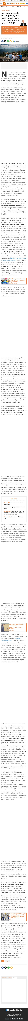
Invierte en (8, 6)
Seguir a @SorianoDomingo (9, 10)
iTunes (22, 1019)
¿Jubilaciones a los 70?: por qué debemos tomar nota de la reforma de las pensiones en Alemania (14, 513)
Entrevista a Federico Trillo (10, 0)
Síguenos (17, 41)
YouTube (13, 1019)
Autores (19, 1015)
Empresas (2, 6)
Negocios (23, 6)
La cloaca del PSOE (20, 0)
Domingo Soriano (5, 10)
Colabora (22, 3)
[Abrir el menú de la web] (1, 3)
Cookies (20, 1014)
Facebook (6, 1019)
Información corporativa (13, 1013)
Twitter (8, 1019)
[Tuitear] (5, 41)
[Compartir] (2, 41)
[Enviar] (8, 41)
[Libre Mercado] (11, 3)
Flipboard (17, 1019)
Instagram (10, 1019)
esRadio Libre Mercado (16, 6)
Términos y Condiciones (11, 1014)
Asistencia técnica (11, 1015)
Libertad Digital (14, 1010)
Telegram (20, 1019)
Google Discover (15, 1019)
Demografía (7, 961)
